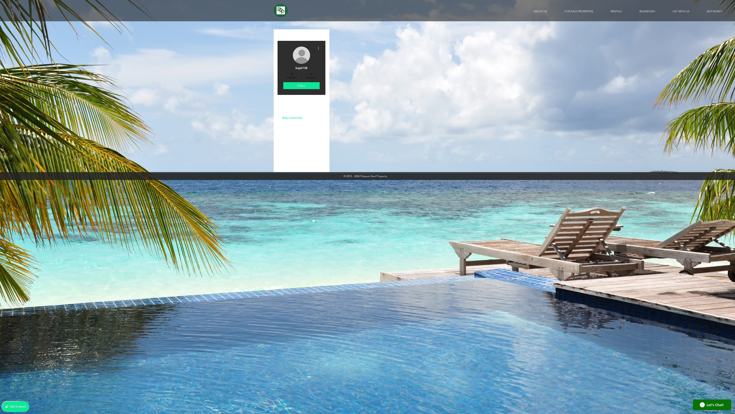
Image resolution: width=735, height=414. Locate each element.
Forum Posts (290, 142)
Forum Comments (293, 154)
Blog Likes (288, 129)
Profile (286, 105)
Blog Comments (292, 117)
